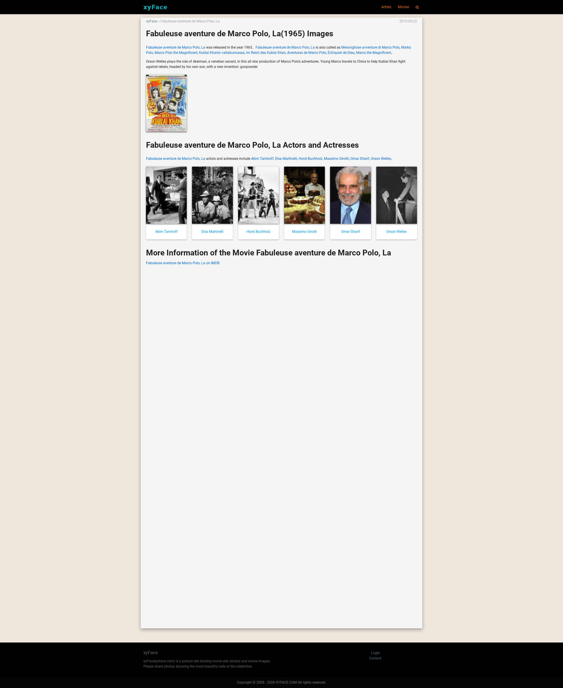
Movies (403, 7)
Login (375, 653)
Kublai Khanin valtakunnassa (222, 53)
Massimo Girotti (336, 159)
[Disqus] (281, 440)
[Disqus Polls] (281, 325)
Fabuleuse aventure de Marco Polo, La (175, 47)
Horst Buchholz (310, 159)
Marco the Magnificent (373, 53)
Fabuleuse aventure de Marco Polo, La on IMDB (182, 263)
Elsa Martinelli (286, 159)
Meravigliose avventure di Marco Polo (370, 47)
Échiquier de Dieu (341, 53)
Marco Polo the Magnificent (176, 53)
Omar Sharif (359, 159)
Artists (386, 7)
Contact (375, 658)
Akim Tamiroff (262, 159)
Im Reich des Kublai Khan (266, 53)
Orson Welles (381, 159)
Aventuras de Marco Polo (306, 53)
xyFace (151, 21)
